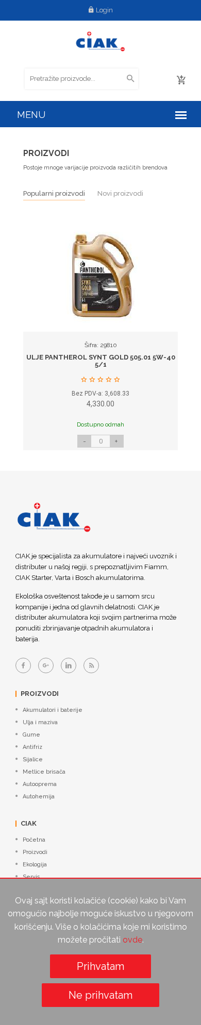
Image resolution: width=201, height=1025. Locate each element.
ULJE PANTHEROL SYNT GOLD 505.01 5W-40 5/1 (100, 360)
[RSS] (91, 665)
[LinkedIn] (68, 665)
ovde (132, 940)
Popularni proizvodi (54, 193)
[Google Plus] (46, 665)
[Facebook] (23, 665)
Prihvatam (100, 966)
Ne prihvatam (100, 995)
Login (104, 10)
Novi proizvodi (120, 193)
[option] (100, 342)
